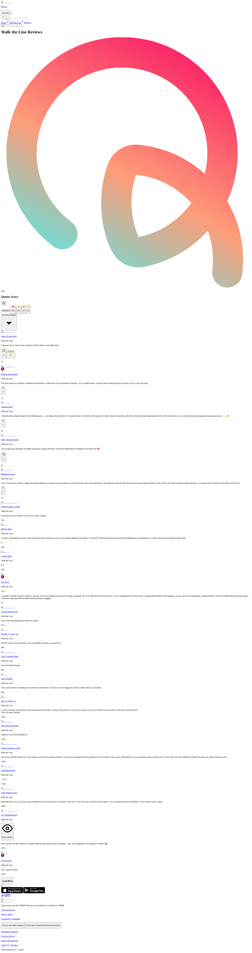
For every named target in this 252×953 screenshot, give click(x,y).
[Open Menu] (11, 13)
